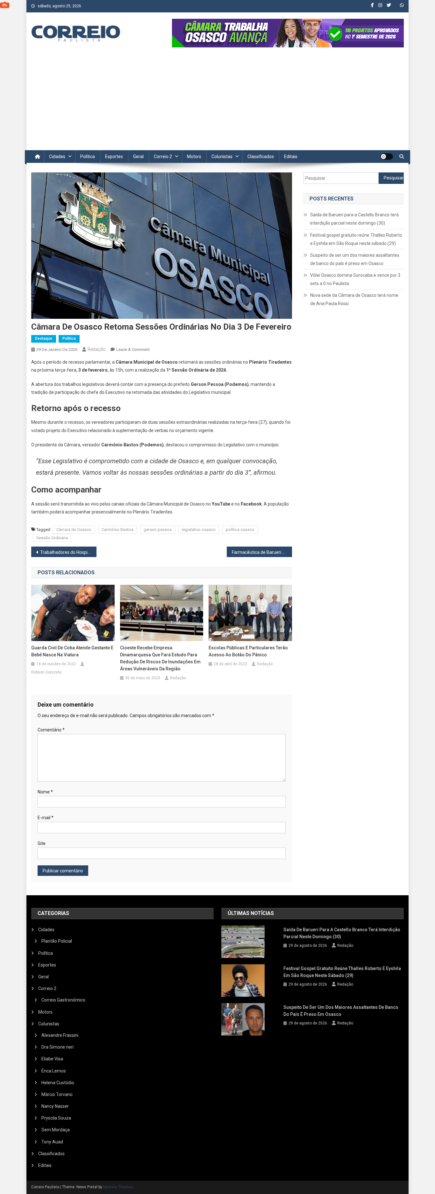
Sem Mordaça (55, 1129)
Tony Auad (52, 1141)
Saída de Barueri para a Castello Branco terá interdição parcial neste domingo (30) (354, 219)
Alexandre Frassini (59, 1035)
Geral (138, 156)
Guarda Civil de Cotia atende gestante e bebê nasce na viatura (72, 651)
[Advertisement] (217, 102)
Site (42, 843)
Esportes (114, 156)
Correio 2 (163, 156)
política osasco (240, 529)
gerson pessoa (158, 529)
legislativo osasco (199, 529)
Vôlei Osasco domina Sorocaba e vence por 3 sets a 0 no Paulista (355, 279)
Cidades (57, 156)
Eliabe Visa (52, 1058)
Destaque (43, 338)
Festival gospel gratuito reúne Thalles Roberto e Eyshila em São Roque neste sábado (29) (356, 239)
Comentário (51, 729)
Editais (290, 156)
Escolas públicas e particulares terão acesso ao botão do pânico (248, 651)
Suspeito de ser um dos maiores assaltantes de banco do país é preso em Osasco (354, 259)
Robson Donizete (46, 672)
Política (87, 156)
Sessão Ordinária (52, 537)
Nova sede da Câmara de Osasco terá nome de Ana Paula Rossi (354, 299)
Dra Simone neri (57, 1047)
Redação (97, 349)
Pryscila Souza (56, 1118)
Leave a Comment (133, 349)
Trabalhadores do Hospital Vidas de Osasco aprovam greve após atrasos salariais (68, 552)
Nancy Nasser (55, 1106)
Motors (194, 156)
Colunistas (221, 156)
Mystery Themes (118, 1187)
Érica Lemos (53, 1070)
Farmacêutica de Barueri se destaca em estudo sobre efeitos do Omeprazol (262, 552)
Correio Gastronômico (63, 999)
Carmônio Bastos (117, 529)
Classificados (260, 156)
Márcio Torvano (57, 1094)
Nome (45, 791)
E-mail (45, 817)
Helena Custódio (57, 1082)
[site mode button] (386, 156)
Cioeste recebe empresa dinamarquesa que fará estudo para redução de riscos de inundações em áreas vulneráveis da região (160, 658)
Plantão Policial (56, 941)
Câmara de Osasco (73, 529)
